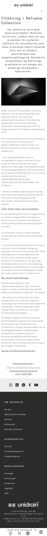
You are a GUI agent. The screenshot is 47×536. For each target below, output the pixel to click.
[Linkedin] (17, 385)
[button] (41, 532)
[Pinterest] (23, 385)
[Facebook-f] (30, 385)
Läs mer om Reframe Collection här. (18, 351)
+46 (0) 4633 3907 (23, 374)
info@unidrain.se (11, 519)
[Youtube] (36, 385)
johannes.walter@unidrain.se (24, 371)
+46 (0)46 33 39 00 (29, 519)
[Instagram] (11, 385)
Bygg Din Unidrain (20, 530)
